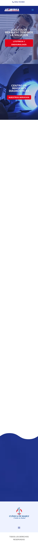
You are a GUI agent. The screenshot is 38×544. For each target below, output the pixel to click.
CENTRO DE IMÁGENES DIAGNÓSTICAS (19, 88)
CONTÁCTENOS (19, 424)
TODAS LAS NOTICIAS (19, 491)
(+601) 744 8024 (19, 2)
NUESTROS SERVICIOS (19, 97)
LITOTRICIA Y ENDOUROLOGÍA (19, 43)
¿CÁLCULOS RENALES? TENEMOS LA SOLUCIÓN (19, 32)
